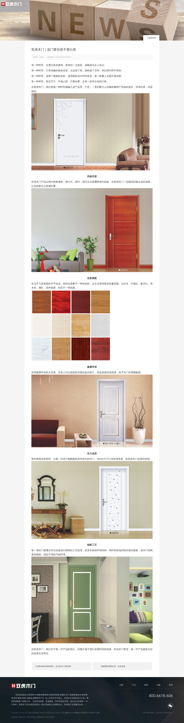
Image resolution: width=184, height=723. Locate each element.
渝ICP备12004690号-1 (164, 713)
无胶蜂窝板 (40, 717)
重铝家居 (22, 717)
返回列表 (151, 38)
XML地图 (146, 713)
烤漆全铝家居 (50, 717)
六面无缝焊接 (31, 717)
